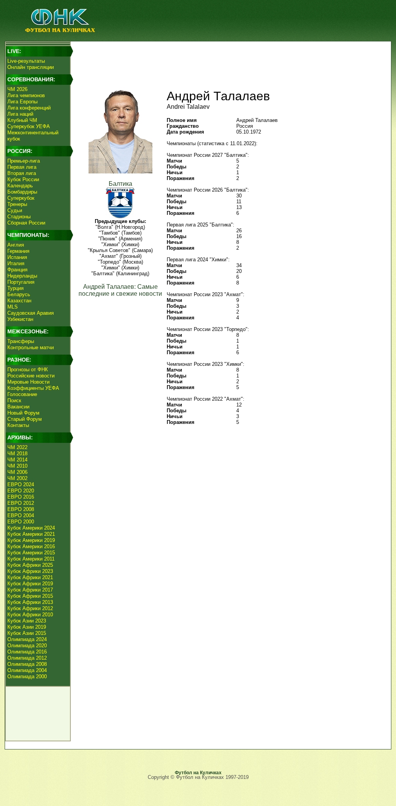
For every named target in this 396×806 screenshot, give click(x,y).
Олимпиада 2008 (27, 664)
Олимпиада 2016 (27, 652)
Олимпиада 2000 (27, 676)
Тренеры (17, 204)
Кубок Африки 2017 (30, 590)
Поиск (14, 400)
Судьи (14, 210)
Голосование (22, 394)
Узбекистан (20, 319)
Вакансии (18, 407)
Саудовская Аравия (30, 313)
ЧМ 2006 (17, 472)
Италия (15, 263)
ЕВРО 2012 (20, 503)
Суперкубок (20, 198)
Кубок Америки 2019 (31, 540)
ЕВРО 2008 (20, 509)
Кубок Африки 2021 (30, 577)
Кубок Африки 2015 (30, 596)
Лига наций (20, 114)
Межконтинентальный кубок (32, 136)
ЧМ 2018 (17, 453)
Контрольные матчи (30, 347)
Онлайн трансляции (30, 67)
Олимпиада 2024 (27, 639)
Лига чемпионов (26, 95)
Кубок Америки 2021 (31, 534)
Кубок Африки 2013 (30, 602)
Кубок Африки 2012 (30, 608)
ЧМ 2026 (17, 89)
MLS (12, 307)
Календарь (20, 186)
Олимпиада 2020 (27, 645)
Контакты (18, 425)
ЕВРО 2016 (20, 497)
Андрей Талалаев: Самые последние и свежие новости (120, 290)
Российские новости (31, 376)
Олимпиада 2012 (27, 658)
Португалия (20, 282)
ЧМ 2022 (17, 447)
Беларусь (18, 294)
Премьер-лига (23, 161)
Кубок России (23, 179)
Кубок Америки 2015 (31, 553)
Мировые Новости (28, 382)
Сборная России (26, 223)
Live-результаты (26, 61)
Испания (17, 257)
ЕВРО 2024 (20, 484)
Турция (15, 288)
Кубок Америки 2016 (31, 546)
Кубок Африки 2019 (30, 583)
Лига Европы (22, 102)
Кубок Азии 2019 (26, 627)
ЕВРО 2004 (20, 515)
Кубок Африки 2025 (30, 565)
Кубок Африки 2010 (30, 614)
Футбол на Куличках (198, 772)
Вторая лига (21, 173)
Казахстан (19, 301)
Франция (17, 270)
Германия (18, 251)
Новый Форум (23, 413)
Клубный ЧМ (22, 120)
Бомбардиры (22, 192)
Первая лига (21, 167)
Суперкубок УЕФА (28, 126)
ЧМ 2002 (17, 478)
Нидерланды (22, 276)
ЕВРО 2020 (20, 491)
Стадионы (19, 217)
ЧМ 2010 (17, 466)
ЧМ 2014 (17, 460)
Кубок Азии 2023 (26, 621)
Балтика (120, 183)
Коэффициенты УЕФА (33, 388)
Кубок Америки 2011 (31, 559)
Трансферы (20, 341)
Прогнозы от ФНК (27, 369)
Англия (15, 245)
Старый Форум (24, 419)
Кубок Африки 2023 (30, 571)
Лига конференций (29, 108)
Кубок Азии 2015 (26, 633)
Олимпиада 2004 (27, 670)
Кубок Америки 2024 (31, 528)
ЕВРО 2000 (20, 522)
